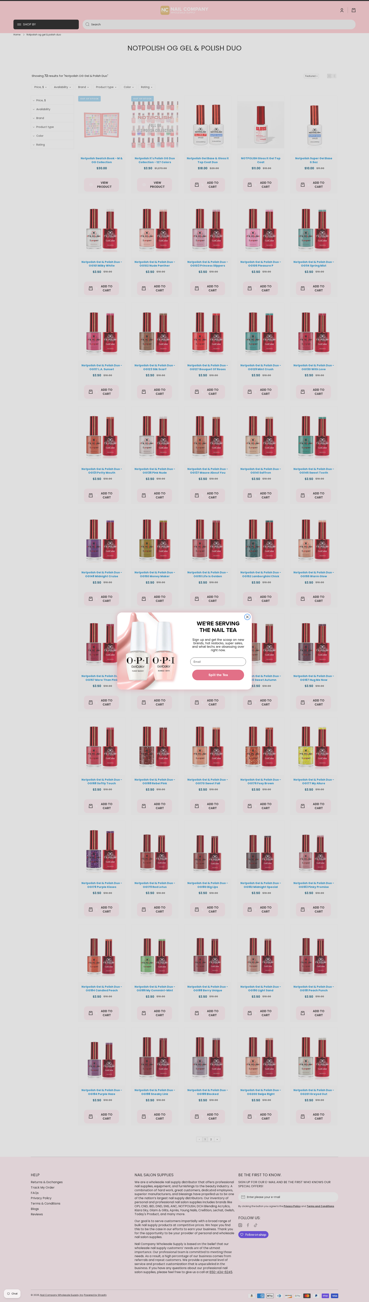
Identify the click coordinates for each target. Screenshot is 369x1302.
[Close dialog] (247, 617)
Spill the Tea (218, 674)
